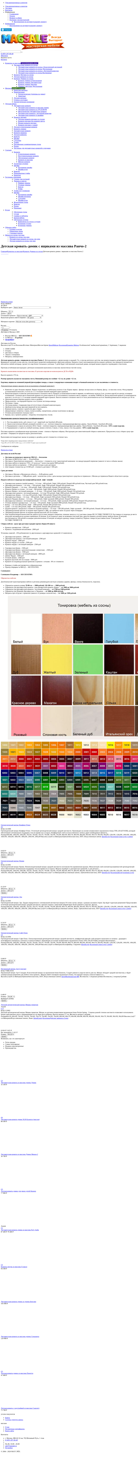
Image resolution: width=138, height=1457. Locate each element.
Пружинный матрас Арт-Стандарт (13, 969)
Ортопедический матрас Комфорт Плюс (15, 825)
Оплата (12, 16)
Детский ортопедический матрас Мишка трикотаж (19, 1005)
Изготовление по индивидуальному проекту (30, 22)
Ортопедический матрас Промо (12, 861)
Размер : (4, 996)
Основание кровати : (9, 315)
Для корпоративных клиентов (16, 3)
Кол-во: (3, 325)
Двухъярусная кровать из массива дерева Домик (18, 1083)
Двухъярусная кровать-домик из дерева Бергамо (18, 1302)
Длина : (4, 313)
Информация (10, 24)
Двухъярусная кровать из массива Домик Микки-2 (19, 1154)
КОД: (3, 304)
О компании (14, 14)
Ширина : (4, 311)
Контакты (8, 10)
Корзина (4, 59)
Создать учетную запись (14, 1420)
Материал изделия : (8, 321)
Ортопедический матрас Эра (11, 897)
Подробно (9, 1448)
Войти (7, 1418)
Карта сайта (9, 1431)
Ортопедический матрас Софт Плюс (14, 933)
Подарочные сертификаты (15, 1429)
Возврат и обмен (15, 18)
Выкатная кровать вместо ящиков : (14, 317)
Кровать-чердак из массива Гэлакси (14, 1267)
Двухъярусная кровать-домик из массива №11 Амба (20, 1230)
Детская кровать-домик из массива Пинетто (17, 1373)
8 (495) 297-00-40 (7, 54)
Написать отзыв (7, 302)
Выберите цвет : (7, 307)
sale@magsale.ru (11, 1446)
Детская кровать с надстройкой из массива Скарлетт (20, 1408)
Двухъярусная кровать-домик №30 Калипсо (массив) (20, 1119)
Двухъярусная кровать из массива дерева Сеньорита (20, 1336)
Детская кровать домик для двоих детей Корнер (18, 1191)
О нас (7, 1427)
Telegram (7, 30)
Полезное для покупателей (19, 20)
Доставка (8, 8)
